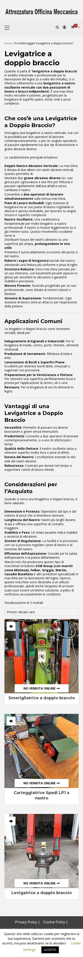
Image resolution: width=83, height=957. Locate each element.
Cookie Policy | (55, 922)
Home (8, 43)
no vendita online (39, 688)
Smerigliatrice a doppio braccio (41, 697)
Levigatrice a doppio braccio (42, 892)
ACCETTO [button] (50, 950)
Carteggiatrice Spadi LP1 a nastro (41, 795)
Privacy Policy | (27, 922)
